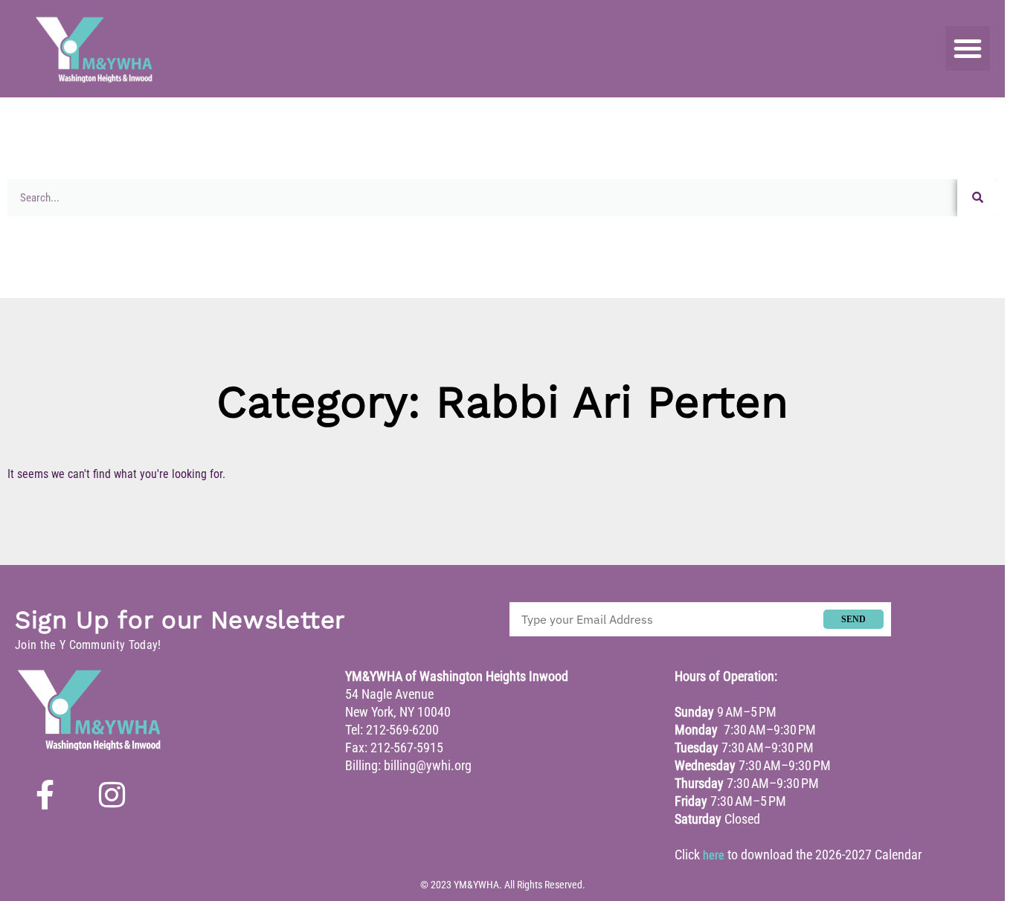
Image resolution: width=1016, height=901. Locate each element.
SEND (853, 619)
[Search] (977, 197)
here (713, 855)
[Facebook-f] (44, 794)
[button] (967, 48)
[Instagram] (111, 794)
